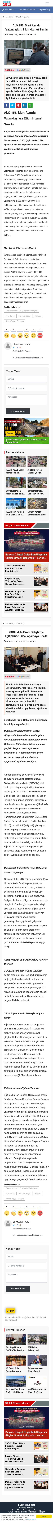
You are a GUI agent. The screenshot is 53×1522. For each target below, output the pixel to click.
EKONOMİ (19, 623)
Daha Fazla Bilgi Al (30, 1519)
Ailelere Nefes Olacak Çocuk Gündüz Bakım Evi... (37, 473)
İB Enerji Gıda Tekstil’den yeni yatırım (13, 1371)
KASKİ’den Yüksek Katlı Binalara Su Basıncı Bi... (15, 515)
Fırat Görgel (10, 316)
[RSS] (34, 1510)
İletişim (42, 1512)
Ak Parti (38, 316)
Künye (10, 1512)
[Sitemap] (40, 1510)
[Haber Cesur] (9, 3)
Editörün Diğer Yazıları (22, 351)
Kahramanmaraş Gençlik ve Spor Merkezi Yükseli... (36, 494)
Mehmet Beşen (25, 316)
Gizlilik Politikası (21, 1512)
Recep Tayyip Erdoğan (15, 321)
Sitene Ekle (33, 1512)
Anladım (44, 1516)
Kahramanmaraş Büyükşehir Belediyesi (21, 311)
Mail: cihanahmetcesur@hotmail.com (28, 357)
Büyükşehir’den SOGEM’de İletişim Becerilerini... (15, 1350)
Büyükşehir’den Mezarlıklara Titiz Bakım (14, 494)
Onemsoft (30, 1508)
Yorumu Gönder (18, 411)
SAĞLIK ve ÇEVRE (22, 17)
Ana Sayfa (9, 17)
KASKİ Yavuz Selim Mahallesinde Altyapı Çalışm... (15, 473)
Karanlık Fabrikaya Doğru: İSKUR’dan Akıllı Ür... (15, 1392)
